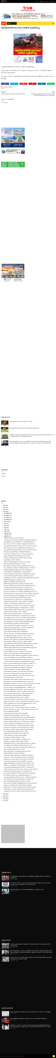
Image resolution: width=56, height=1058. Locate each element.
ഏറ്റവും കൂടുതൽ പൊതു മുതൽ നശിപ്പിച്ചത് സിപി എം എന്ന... (19, 625)
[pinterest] (52, 1)
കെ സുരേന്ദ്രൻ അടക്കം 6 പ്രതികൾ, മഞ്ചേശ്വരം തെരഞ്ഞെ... (20, 773)
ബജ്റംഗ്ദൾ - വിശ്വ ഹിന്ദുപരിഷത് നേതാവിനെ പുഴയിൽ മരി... (19, 757)
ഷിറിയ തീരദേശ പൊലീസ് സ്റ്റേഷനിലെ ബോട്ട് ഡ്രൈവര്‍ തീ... (19, 789)
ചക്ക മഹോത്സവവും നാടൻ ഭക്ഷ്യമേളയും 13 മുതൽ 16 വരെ (27, 889)
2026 (4, 505)
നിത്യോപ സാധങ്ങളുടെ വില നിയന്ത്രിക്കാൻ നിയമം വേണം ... (19, 765)
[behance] (45, 1)
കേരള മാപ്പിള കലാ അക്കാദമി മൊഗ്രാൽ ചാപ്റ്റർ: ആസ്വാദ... (19, 609)
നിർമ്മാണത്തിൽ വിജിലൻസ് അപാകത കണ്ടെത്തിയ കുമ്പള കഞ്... (20, 647)
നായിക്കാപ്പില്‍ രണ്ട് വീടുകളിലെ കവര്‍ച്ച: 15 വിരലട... (17, 715)
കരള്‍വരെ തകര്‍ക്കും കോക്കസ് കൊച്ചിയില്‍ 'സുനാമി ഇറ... (18, 761)
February (6, 534)
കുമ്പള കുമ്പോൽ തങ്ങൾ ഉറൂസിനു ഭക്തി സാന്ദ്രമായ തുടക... (19, 675)
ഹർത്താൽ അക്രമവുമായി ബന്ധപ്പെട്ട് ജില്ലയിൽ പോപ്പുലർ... (19, 661)
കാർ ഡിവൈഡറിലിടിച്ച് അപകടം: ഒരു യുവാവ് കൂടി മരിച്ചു (18, 553)
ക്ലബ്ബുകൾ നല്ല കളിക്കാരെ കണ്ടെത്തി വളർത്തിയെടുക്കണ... (19, 639)
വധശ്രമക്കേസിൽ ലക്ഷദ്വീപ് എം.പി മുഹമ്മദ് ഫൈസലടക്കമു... (20, 615)
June (5, 525)
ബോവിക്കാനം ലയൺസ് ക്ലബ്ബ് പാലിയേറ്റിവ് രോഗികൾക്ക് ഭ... (19, 729)
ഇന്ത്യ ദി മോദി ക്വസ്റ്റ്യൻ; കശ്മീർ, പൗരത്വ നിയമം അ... (18, 613)
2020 (4, 798)
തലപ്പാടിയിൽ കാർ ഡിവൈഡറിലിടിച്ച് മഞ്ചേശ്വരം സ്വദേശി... (20, 567)
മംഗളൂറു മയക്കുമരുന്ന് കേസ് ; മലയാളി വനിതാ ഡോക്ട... (18, 651)
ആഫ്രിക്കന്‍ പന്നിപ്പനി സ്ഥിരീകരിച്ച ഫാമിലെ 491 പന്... (17, 739)
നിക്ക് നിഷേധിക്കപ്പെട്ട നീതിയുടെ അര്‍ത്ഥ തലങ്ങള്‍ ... (17, 623)
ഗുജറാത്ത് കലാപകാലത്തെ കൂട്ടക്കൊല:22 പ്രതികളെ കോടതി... (20, 619)
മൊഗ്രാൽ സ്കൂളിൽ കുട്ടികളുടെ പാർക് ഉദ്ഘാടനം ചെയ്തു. (19, 607)
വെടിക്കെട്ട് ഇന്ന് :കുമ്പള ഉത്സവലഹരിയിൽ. (15, 705)
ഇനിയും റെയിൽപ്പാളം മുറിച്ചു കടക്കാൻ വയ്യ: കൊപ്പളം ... (18, 557)
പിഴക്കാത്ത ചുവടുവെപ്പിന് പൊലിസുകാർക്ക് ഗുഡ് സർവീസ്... (19, 727)
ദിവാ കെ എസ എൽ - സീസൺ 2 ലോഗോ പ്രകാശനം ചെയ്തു (19, 707)
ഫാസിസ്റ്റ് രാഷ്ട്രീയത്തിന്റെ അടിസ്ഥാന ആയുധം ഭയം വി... (18, 637)
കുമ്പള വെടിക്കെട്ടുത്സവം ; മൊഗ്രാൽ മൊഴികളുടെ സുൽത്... (19, 725)
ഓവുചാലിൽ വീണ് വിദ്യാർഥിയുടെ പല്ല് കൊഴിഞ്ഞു (17, 571)
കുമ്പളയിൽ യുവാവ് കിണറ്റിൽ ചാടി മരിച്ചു (20, 421)
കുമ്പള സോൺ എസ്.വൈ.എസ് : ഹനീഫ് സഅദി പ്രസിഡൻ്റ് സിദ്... (21, 709)
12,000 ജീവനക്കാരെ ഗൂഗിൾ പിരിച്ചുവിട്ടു (13, 537)
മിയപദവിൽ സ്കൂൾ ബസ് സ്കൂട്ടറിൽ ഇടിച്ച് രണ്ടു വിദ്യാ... (18, 751)
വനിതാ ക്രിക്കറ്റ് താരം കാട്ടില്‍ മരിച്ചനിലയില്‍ (15, 735)
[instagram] (41, 1)
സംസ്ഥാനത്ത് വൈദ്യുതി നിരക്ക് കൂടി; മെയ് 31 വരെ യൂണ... (19, 575)
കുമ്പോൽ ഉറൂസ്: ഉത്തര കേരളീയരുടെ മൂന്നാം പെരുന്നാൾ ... (19, 681)
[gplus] (43, 1)
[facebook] (35, 1)
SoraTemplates (8, 1056)
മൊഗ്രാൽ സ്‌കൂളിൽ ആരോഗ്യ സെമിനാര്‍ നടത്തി (17, 781)
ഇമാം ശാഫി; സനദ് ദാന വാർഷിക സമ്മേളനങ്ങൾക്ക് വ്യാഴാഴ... (20, 543)
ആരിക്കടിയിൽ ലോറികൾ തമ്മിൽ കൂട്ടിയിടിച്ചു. (15, 629)
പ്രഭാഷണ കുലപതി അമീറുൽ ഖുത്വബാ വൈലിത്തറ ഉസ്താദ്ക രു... (21, 540)
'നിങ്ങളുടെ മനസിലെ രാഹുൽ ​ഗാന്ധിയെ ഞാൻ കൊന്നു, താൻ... (20, 791)
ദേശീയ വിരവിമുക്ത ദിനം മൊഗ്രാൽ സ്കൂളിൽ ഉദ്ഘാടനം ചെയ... (20, 703)
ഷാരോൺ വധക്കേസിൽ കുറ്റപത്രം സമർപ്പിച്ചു (15, 611)
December (6, 513)
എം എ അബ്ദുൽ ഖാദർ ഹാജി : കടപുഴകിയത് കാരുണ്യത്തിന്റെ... (20, 617)
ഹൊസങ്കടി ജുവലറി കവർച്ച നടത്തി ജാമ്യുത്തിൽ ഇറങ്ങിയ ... (19, 621)
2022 (4, 794)
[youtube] (50, 1)
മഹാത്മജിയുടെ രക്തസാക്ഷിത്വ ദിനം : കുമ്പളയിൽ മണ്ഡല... (19, 542)
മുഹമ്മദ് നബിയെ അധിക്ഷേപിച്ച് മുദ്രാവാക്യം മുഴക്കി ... (18, 597)
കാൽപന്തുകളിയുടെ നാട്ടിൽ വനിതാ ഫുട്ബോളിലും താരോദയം (20, 573)
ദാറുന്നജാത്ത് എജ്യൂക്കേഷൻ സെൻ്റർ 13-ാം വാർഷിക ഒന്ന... (19, 767)
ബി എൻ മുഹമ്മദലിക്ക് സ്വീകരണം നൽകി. (15, 563)
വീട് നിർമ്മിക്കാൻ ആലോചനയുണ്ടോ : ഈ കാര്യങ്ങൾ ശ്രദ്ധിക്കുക (28, 1018)
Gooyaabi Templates (20, 1056)
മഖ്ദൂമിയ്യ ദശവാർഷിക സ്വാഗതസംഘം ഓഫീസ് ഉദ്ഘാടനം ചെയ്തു (22, 683)
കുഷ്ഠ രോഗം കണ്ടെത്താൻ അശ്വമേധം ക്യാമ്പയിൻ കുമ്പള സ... (20, 717)
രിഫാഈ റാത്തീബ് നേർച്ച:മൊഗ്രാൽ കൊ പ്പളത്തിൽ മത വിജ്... (19, 585)
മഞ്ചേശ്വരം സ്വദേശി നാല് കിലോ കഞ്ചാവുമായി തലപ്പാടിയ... (20, 787)
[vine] (48, 1)
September (7, 519)
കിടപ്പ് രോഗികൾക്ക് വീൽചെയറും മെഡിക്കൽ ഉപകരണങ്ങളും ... (20, 721)
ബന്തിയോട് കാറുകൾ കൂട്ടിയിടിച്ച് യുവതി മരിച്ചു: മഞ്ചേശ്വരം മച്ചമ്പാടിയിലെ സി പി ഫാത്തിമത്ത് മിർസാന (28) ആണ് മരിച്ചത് (32, 435)
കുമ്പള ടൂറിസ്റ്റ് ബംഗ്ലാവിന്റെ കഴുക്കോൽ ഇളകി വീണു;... (18, 653)
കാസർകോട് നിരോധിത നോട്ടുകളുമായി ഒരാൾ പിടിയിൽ (18, 685)
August (6, 521)
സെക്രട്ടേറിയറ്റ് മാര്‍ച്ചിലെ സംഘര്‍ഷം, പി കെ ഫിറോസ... (18, 635)
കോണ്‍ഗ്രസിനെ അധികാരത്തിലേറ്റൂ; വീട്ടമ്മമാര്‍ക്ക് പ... (17, 695)
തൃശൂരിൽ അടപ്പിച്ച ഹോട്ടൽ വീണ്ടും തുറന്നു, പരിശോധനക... (19, 665)
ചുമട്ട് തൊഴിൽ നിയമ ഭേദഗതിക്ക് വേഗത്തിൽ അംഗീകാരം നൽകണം (21, 643)
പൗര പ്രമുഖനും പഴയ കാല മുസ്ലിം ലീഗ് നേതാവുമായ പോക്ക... (20, 747)
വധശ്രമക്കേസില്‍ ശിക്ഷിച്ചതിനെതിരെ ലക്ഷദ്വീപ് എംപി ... (18, 745)
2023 (4, 511)
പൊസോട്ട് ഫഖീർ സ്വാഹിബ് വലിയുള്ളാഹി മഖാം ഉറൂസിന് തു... (20, 595)
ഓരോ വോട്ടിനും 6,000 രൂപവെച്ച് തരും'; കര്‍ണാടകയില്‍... (18, 641)
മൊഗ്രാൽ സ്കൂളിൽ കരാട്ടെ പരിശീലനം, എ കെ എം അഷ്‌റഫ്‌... (19, 689)
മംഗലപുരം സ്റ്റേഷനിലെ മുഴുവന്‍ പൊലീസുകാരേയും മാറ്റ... (18, 693)
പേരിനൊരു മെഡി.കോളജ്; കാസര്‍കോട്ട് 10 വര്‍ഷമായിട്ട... (18, 667)
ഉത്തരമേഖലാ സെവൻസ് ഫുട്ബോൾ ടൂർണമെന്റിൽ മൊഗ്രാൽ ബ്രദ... (22, 577)
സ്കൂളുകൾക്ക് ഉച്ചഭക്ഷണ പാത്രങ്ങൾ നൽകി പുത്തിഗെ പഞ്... (19, 763)
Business (4, 473)
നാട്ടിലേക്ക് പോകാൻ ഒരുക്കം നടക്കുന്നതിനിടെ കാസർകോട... (19, 601)
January (6, 536)
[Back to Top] (54, 1056)
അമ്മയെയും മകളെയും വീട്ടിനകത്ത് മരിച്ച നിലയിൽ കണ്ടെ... (19, 645)
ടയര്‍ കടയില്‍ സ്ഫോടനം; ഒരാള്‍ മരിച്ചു (13, 677)
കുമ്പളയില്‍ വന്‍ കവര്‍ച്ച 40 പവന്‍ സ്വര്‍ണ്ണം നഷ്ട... (16, 733)
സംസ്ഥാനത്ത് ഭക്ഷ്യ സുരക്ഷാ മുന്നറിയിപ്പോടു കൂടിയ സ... (19, 657)
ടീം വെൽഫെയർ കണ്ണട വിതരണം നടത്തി (14, 737)
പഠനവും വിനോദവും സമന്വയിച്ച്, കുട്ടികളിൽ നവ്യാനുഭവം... (19, 633)
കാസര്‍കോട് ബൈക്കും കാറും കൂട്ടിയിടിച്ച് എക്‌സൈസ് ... (18, 775)
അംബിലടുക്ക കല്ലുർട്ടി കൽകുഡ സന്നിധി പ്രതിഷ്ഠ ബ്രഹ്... (19, 627)
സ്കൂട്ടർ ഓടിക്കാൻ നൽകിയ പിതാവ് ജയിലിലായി (16, 631)
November (6, 515)
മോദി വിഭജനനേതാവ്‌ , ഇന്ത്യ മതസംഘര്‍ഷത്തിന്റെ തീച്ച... (18, 599)
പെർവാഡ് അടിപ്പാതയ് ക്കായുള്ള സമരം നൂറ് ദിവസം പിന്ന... (19, 723)
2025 (4, 507)
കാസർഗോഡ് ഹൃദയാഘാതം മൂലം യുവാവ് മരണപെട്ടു (17, 673)
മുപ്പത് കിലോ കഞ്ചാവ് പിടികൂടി (12, 559)
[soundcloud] (54, 1)
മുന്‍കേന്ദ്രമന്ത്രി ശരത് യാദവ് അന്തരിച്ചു (14, 753)
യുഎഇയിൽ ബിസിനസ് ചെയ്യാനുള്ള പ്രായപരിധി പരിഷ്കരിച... (20, 743)
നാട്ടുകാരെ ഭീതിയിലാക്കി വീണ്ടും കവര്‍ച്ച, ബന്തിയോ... (17, 697)
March (6, 532)
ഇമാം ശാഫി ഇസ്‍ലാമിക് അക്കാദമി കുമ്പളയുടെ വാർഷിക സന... (20, 663)
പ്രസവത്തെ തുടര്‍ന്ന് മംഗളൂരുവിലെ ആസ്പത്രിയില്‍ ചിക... (19, 779)
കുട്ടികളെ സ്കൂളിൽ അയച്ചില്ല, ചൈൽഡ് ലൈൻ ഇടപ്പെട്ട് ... (19, 569)
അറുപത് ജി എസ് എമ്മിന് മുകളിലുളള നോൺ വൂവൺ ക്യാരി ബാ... (21, 783)
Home (3, 23)
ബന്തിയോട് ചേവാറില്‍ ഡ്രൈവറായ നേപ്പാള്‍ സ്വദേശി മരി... (19, 759)
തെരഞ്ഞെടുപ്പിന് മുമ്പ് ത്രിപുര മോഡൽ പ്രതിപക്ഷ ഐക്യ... (19, 719)
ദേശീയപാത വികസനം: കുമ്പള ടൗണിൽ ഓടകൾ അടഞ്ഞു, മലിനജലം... (22, 701)
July (5, 523)
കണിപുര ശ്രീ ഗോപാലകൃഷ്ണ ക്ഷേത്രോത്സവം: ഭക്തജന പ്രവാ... (20, 687)
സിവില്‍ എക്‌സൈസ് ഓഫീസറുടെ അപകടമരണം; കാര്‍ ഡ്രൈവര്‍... (21, 769)
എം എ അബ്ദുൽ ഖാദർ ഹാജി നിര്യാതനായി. (15, 649)
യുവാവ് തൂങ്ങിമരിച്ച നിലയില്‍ (11, 711)
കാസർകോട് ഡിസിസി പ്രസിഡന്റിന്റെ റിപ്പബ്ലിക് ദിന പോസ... (20, 589)
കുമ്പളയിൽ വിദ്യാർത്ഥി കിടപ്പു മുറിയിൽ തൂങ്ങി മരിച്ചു (24, 428)
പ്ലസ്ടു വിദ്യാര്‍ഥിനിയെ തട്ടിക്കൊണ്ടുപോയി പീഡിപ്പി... (17, 555)
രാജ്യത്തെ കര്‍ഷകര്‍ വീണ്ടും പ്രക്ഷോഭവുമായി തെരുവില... (19, 583)
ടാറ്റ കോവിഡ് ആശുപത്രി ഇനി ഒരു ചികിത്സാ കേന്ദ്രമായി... (19, 755)
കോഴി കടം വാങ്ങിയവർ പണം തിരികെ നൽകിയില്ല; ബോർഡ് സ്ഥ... (21, 591)
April (5, 530)
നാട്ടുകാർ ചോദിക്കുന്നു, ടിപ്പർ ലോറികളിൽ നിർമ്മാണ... (17, 669)
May (5, 527)
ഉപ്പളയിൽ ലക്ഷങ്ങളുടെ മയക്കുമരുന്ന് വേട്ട (14, 579)
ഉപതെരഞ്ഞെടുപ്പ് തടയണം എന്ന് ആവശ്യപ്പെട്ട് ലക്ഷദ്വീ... (19, 671)
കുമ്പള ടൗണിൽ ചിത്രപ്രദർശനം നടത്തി (14, 749)
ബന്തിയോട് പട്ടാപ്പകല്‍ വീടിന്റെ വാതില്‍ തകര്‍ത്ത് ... (16, 741)
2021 (4, 796)
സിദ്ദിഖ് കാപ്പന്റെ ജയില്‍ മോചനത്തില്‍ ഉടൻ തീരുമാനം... (18, 551)
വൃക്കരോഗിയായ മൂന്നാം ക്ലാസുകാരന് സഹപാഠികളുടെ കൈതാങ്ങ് (21, 593)
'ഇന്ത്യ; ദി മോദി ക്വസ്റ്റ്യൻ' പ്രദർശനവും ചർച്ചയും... (17, 561)
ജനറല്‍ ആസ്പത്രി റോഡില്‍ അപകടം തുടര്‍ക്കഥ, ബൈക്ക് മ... (20, 699)
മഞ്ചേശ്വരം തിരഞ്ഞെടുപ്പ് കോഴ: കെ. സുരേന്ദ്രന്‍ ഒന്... (18, 771)
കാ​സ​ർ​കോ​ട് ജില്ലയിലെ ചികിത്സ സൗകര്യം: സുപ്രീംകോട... (19, 691)
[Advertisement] (18, 158)
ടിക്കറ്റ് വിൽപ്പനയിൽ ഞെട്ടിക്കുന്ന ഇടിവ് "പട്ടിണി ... (16, 731)
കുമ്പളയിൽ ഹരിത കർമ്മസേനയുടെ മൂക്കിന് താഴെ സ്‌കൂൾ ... (19, 679)
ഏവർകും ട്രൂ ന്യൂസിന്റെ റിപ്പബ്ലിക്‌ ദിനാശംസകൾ (17, 603)
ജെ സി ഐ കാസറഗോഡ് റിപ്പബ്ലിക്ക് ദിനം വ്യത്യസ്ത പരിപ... (20, 547)
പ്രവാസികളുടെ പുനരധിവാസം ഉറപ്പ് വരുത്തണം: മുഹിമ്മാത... (19, 605)
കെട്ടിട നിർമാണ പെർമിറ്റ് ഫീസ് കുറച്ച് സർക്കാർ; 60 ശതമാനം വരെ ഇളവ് (30, 1011)
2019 (4, 800)
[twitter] (37, 1)
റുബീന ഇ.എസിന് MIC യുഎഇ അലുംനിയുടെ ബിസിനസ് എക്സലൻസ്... (22, 659)
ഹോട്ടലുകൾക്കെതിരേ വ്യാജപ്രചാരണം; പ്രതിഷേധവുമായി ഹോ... (21, 777)
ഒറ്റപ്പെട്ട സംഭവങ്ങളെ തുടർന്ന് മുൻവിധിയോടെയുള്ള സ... (18, 785)
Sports (3, 476)
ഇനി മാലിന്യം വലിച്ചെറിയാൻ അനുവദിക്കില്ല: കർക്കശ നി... (19, 565)
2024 (4, 509)
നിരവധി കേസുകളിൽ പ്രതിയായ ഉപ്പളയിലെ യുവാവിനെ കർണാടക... (21, 655)
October (6, 517)
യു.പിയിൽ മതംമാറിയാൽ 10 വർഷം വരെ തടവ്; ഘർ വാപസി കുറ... (21, 546)
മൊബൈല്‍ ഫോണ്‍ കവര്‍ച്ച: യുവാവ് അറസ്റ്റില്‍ (15, 713)
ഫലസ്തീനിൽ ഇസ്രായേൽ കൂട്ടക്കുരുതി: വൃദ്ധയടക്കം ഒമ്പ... (18, 587)
